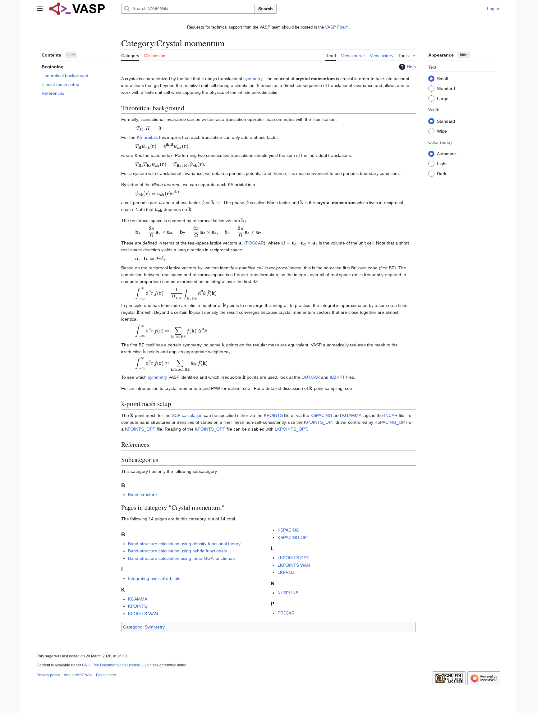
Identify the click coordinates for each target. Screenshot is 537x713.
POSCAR (255, 242)
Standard (446, 88)
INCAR (390, 415)
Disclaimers (106, 675)
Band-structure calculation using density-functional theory (184, 543)
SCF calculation (187, 415)
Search (265, 8)
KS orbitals (147, 137)
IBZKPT (337, 377)
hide (71, 55)
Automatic (447, 153)
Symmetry (155, 626)
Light (442, 163)
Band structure (142, 494)
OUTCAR (310, 377)
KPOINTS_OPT (319, 422)
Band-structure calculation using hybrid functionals (177, 550)
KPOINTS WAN (143, 613)
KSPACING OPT (294, 537)
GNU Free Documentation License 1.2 (114, 665)
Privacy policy (48, 675)
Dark (441, 173)
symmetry (252, 78)
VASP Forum (337, 27)
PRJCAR (286, 612)
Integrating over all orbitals (154, 578)
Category (132, 626)
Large (442, 98)
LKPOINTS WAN (294, 565)
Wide (442, 130)
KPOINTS (273, 415)
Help (411, 66)
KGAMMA (351, 415)
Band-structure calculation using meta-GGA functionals (182, 558)
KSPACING (321, 415)
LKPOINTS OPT (293, 557)
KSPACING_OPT (391, 422)
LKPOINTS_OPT (291, 429)
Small (442, 78)
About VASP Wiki (78, 675)
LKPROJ (286, 572)
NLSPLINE (288, 592)
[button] (40, 9)
